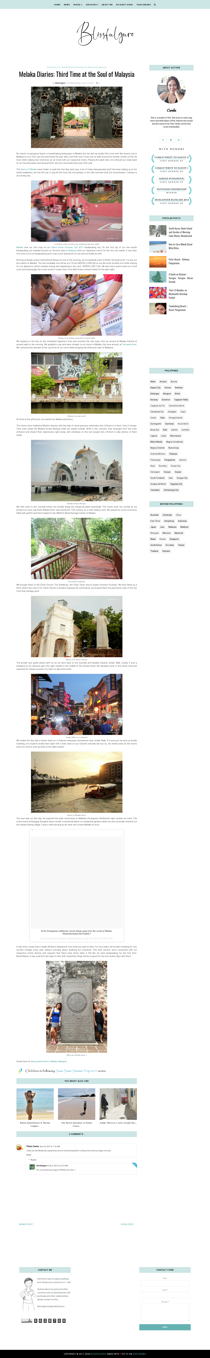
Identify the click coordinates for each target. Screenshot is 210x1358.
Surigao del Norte (158, 484)
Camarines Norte (176, 406)
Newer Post (26, 1224)
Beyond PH (82, 67)
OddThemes (139, 1354)
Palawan (173, 454)
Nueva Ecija (173, 448)
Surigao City (182, 478)
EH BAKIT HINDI (124, 5)
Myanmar (179, 533)
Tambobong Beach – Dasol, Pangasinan (178, 308)
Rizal (152, 466)
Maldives (184, 527)
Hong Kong (169, 521)
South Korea (156, 545)
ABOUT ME (107, 5)
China (178, 515)
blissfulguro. (99, 1354)
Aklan (153, 381)
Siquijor (178, 472)
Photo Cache (33, 1146)
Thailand (154, 551)
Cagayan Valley (181, 400)
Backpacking (69, 67)
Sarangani (155, 472)
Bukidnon (166, 400)
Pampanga (155, 460)
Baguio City (155, 387)
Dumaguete (155, 424)
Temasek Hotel (129, 344)
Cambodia (167, 515)
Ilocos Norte (183, 424)
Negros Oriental (157, 448)
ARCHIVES (91, 5)
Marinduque (175, 436)
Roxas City (175, 466)
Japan (153, 527)
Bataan (168, 387)
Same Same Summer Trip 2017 (67, 247)
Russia (163, 539)
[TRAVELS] (52, 67)
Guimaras (169, 424)
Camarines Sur (157, 412)
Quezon (182, 460)
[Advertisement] (171, 342)
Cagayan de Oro (157, 406)
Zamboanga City (171, 490)
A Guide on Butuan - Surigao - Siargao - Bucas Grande (181, 278)
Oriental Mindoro (157, 454)
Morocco (167, 533)
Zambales (155, 490)
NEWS (67, 5)
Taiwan (181, 545)
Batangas (154, 393)
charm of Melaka (29, 169)
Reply (29, 1155)
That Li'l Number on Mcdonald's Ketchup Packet (178, 293)
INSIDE (77, 5)
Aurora (174, 381)
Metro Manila (156, 442)
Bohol (177, 393)
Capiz (183, 412)
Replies (34, 1160)
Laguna (153, 436)
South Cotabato (157, 478)
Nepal (153, 539)
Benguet (167, 393)
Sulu (171, 478)
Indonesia (182, 521)
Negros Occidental (174, 442)
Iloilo (165, 430)
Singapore (174, 539)
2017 (59, 67)
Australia (154, 515)
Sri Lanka (170, 545)
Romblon (163, 466)
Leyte (163, 436)
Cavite (153, 418)
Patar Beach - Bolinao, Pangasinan (179, 261)
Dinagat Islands (176, 418)
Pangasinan (169, 460)
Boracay (154, 400)
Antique (163, 381)
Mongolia (154, 533)
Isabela (174, 430)
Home (57, 5)
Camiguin (172, 412)
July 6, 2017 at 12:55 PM (58, 1166)
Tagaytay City (176, 484)
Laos (162, 527)
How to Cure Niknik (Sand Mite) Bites (180, 246)
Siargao (167, 472)
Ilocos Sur (154, 430)
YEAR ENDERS (144, 5)
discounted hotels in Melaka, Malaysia (49, 1061)
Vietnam (166, 551)
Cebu (162, 418)
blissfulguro (60, 83)
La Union (185, 430)
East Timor (155, 521)
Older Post (127, 1224)
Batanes (179, 387)
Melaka (103, 67)
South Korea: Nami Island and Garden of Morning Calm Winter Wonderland (180, 232)
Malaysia (93, 67)
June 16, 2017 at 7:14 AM (50, 1146)
